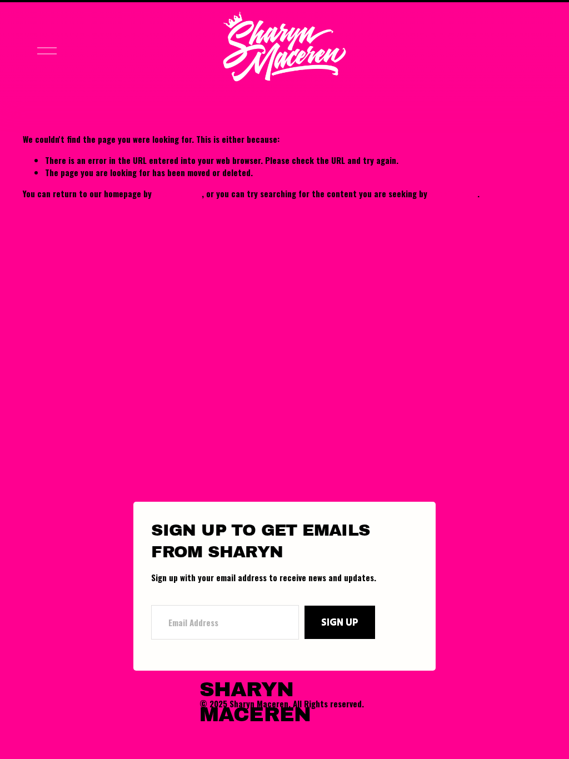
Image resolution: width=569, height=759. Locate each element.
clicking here (178, 193)
